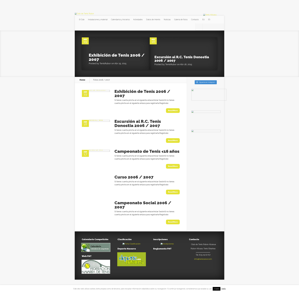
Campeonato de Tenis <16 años (146, 151)
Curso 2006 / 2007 (133, 177)
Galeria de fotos (181, 19)
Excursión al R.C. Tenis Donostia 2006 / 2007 (181, 59)
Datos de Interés (153, 19)
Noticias (167, 19)
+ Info (223, 289)
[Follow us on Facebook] (206, 27)
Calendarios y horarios (120, 19)
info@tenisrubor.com (203, 259)
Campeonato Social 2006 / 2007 (142, 204)
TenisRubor (105, 63)
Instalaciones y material (97, 19)
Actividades (138, 19)
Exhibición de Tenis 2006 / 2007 (117, 57)
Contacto (195, 19)
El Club (81, 19)
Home (82, 80)
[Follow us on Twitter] (199, 27)
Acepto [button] (216, 289)
